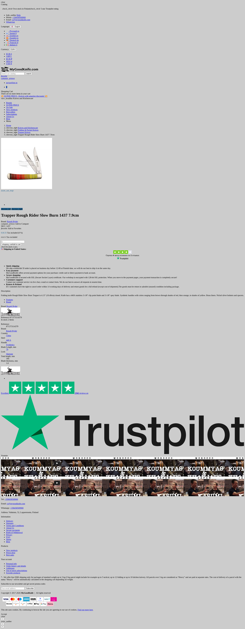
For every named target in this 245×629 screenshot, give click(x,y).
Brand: (4, 221)
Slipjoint (9, 354)
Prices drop (10, 553)
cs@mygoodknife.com (21, 20)
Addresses (10, 568)
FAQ (8, 537)
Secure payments (13, 530)
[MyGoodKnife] (19, 71)
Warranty (10, 523)
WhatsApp (10, 22)
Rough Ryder (11, 331)
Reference (5, 317)
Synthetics (10, 345)
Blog (8, 542)
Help (19, 15)
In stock (4, 320)
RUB (9, 59)
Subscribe (30, 588)
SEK (9, 61)
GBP (9, 56)
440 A (8, 340)
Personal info (11, 564)
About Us (10, 528)
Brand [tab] (8, 302)
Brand (3, 306)
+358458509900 (19, 17)
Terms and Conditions (15, 526)
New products (11, 550)
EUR (9, 54)
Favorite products (13, 573)
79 (7, 349)
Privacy (9, 535)
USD (9, 64)
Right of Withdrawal (14, 532)
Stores (8, 539)
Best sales (10, 555)
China (8, 335)
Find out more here (85, 610)
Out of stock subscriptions (16, 570)
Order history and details (16, 566)
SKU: (3, 226)
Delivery (9, 521)
